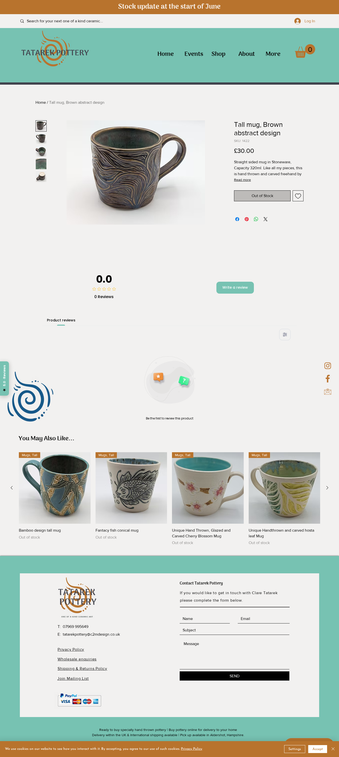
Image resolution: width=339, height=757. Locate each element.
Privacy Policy (191, 749)
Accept (317, 749)
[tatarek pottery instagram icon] (327, 365)
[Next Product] (327, 488)
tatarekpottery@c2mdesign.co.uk (91, 634)
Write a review (235, 287)
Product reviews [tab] (61, 320)
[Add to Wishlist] (298, 195)
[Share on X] (266, 219)
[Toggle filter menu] (285, 334)
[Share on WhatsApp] (256, 219)
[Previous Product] (12, 488)
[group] (169, 499)
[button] (305, 51)
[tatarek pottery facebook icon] (327, 378)
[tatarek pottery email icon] (327, 391)
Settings (294, 749)
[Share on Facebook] (237, 219)
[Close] (333, 749)
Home (40, 102)
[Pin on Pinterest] (247, 219)
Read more (242, 180)
